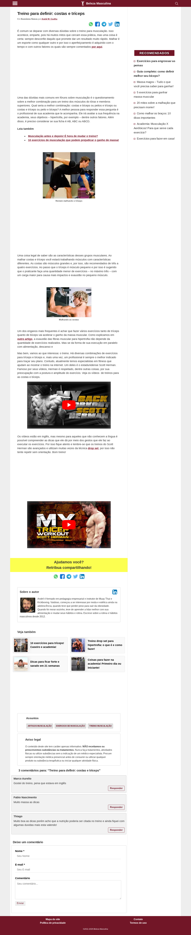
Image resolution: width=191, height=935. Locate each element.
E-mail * (20, 864)
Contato (138, 919)
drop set (93, 448)
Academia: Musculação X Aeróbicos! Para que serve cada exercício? (153, 128)
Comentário (22, 878)
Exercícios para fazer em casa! (156, 138)
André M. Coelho (49, 19)
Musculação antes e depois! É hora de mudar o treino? (63, 136)
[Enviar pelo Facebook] (97, 24)
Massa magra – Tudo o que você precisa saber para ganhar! (154, 84)
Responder (116, 788)
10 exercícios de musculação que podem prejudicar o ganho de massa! (73, 140)
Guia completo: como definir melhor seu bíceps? (154, 73)
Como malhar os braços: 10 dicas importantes (152, 115)
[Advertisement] (68, 72)
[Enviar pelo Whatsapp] (90, 24)
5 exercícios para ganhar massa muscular (150, 94)
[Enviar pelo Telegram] (104, 24)
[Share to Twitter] (110, 24)
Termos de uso (138, 923)
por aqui (97, 46)
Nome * (19, 851)
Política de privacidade (53, 923)
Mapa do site (53, 919)
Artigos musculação (40, 726)
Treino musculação (100, 726)
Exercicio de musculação (70, 726)
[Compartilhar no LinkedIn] (117, 24)
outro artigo (24, 339)
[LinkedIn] (114, 592)
